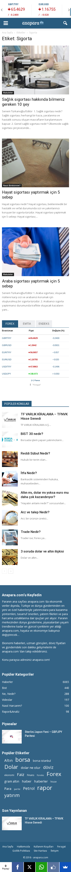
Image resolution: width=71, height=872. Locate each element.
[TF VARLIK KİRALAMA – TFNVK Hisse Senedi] (10, 420)
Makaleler (8, 92)
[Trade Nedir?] (10, 537)
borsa (22, 759)
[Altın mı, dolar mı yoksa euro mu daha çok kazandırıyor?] (10, 498)
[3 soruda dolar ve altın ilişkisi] (10, 557)
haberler (41, 781)
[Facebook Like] (53, 867)
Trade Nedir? (31, 532)
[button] (65, 23)
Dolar (11, 767)
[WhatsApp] (41, 867)
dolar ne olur (30, 768)
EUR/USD (44, 4)
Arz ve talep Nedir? (35, 512)
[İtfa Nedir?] (10, 479)
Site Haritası (40, 850)
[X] (29, 867)
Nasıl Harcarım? (12, 705)
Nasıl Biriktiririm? (12, 185)
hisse (53, 781)
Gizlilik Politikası (21, 850)
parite (17, 789)
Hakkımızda (23, 846)
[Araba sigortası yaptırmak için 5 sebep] (35, 251)
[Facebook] (17, 867)
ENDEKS (44, 323)
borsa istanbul (42, 761)
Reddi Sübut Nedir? (35, 453)
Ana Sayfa (7, 846)
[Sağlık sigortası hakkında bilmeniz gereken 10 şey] (35, 70)
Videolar (7, 700)
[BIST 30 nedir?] (10, 439)
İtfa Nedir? (29, 473)
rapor (44, 788)
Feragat (61, 846)
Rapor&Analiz (10, 711)
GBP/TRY (13, 4)
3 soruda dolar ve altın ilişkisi (42, 551)
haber (26, 781)
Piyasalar (9, 724)
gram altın (11, 781)
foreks (40, 775)
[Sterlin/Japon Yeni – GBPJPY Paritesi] (12, 737)
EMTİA (27, 323)
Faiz (20, 774)
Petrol (29, 788)
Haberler (7, 682)
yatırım (12, 795)
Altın (8, 760)
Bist (4, 688)
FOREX (10, 323)
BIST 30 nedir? (32, 434)
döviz (48, 767)
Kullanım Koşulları (43, 846)
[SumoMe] (65, 867)
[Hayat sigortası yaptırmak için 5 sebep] (35, 163)
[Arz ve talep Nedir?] (10, 518)
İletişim (55, 850)
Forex (37, 380)
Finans (30, 775)
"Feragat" (36, 385)
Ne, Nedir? (8, 694)
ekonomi (9, 775)
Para (7, 788)
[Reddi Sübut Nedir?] (10, 459)
